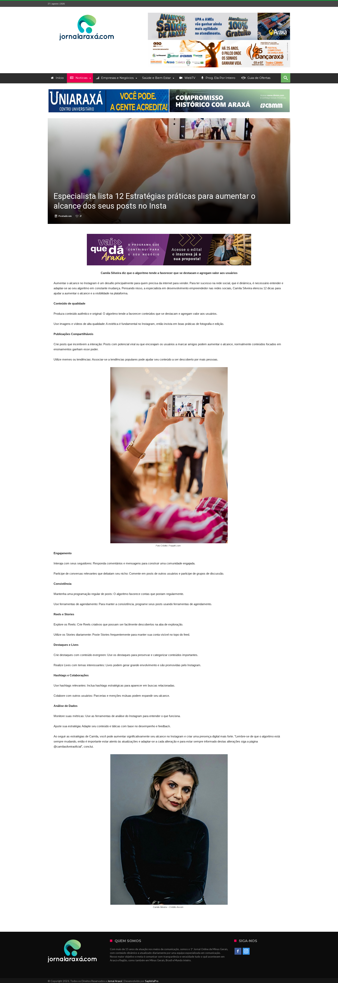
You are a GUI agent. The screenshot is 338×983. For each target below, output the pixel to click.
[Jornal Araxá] (87, 12)
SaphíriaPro (151, 981)
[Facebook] (238, 951)
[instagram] (246, 951)
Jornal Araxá (114, 981)
